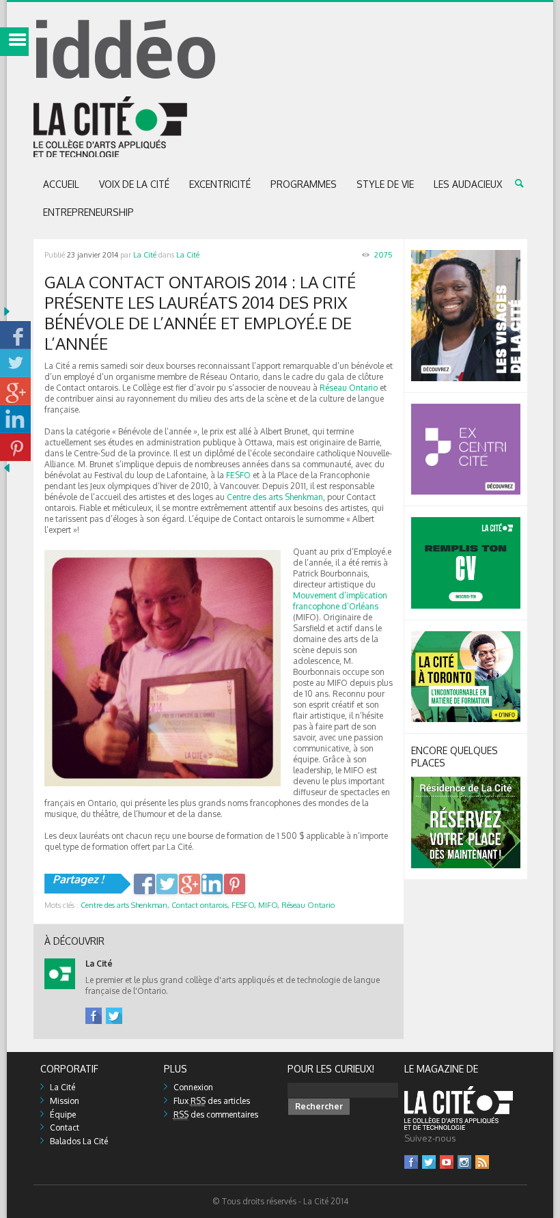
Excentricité (220, 184)
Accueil (61, 184)
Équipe (63, 1114)
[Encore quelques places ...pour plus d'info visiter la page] (465, 782)
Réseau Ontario (349, 388)
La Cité (144, 255)
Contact (64, 1127)
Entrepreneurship (88, 212)
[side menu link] (14, 41)
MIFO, (268, 905)
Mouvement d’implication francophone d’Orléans (340, 600)
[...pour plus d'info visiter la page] (465, 255)
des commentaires (215, 1114)
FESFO (238, 475)
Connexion (193, 1087)
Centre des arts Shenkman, (125, 905)
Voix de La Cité (134, 184)
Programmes (303, 184)
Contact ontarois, (200, 905)
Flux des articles (211, 1101)
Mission (64, 1101)
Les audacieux (468, 184)
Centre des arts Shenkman (275, 497)
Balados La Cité (79, 1141)
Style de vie (385, 184)
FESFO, (244, 905)
